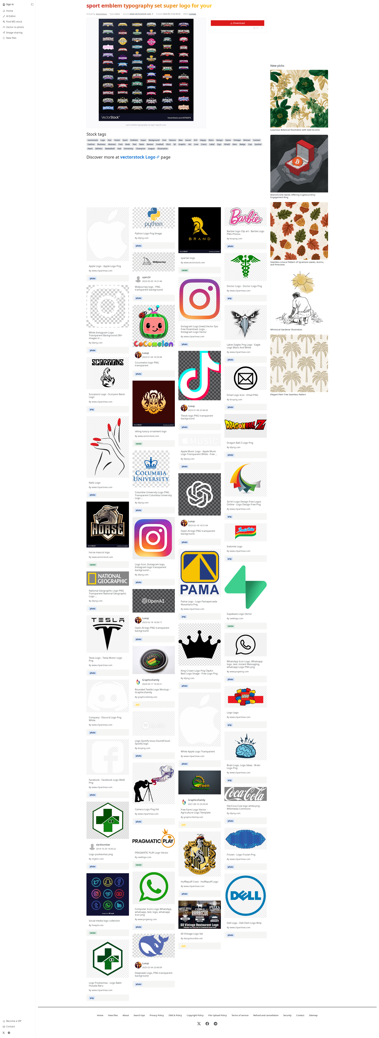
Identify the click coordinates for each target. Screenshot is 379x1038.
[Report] (262, 28)
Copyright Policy (195, 1015)
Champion (140, 148)
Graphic (182, 144)
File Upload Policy (217, 1015)
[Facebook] (207, 1023)
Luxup (145, 353)
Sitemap (313, 1015)
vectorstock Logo (137, 157)
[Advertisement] (176, 184)
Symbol (258, 144)
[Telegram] (9, 1032)
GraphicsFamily (150, 679)
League (151, 148)
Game (228, 140)
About (126, 1015)
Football (159, 144)
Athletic (98, 148)
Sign (219, 144)
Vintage (237, 140)
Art (189, 144)
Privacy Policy (157, 1015)
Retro (211, 140)
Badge (242, 144)
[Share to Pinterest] (190, 118)
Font (121, 144)
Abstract (112, 144)
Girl (195, 140)
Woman (246, 140)
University (128, 148)
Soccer (188, 140)
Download (239, 23)
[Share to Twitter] (180, 118)
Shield (227, 144)
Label (211, 144)
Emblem (134, 140)
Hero (235, 144)
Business (101, 144)
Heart (90, 148)
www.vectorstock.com (140, 14)
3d (175, 144)
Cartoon (256, 140)
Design (219, 140)
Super (143, 140)
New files (113, 1015)
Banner (150, 144)
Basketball (110, 148)
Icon (164, 140)
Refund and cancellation (265, 1015)
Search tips (139, 1015)
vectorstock (93, 140)
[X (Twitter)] (3, 1032)
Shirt (168, 144)
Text (134, 144)
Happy (203, 140)
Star (109, 140)
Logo (103, 140)
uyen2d (146, 277)
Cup (250, 144)
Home (100, 1015)
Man (181, 140)
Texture (172, 140)
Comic (204, 144)
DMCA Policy (175, 1015)
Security (287, 1015)
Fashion (91, 144)
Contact (192, 14)
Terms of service (240, 1015)
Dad (119, 148)
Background (154, 140)
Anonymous (101, 14)
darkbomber (103, 844)
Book (127, 144)
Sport (125, 140)
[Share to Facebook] (185, 118)
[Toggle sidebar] (32, 4)
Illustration (163, 148)
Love (196, 144)
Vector (117, 140)
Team (141, 144)
